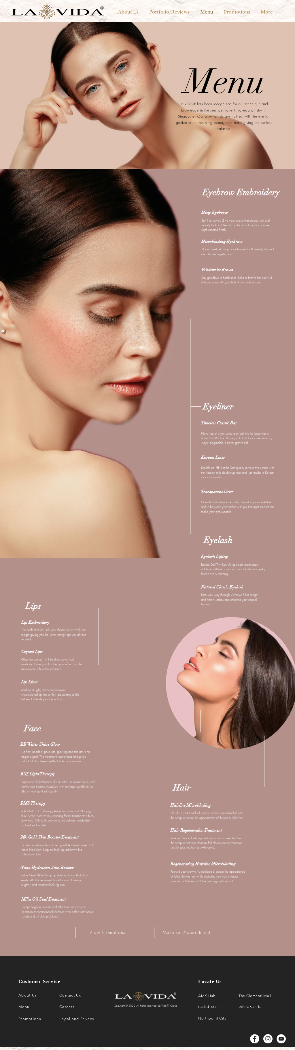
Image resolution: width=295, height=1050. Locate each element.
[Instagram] (268, 1038)
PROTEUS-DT (153, 1009)
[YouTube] (281, 1038)
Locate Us (210, 981)
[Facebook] (254, 1038)
